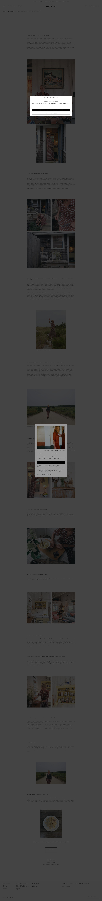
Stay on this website (51, 113)
